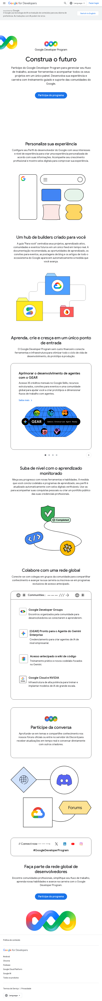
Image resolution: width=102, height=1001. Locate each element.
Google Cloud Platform (12, 969)
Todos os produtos (11, 978)
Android (6, 957)
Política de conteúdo (11, 940)
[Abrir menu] (4, 3)
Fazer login (94, 3)
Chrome (6, 961)
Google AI (7, 973)
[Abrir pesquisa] (65, 3)
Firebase (6, 965)
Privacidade (26, 989)
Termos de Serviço (11, 989)
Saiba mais (26, 400)
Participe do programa (51, 95)
